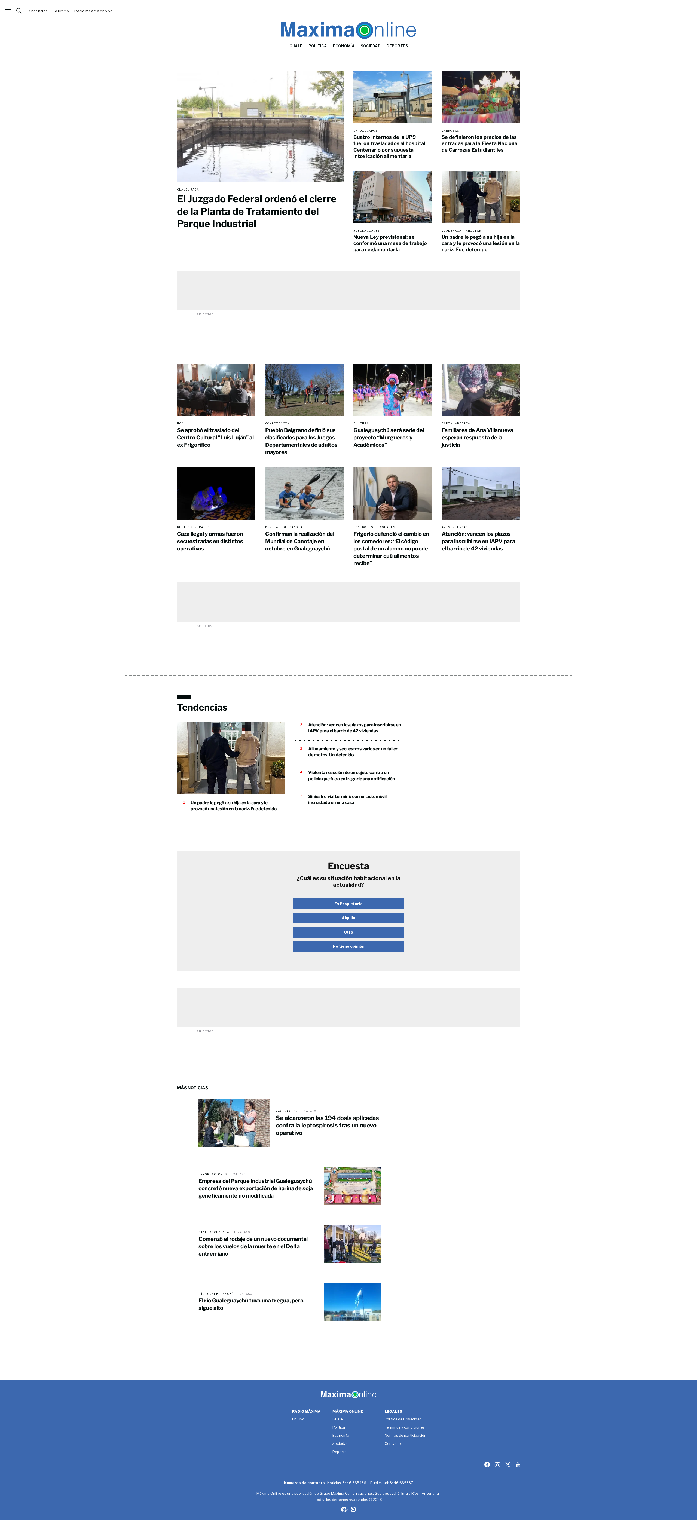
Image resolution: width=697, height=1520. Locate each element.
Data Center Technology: (353, 1509)
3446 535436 (354, 1483)
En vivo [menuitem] (298, 1419)
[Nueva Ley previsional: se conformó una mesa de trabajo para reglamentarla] (392, 197)
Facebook (487, 1464)
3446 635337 (401, 1483)
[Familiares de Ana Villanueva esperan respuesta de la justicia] (481, 390)
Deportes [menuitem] (397, 46)
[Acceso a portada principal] (348, 11)
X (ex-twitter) (508, 1464)
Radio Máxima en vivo (93, 11)
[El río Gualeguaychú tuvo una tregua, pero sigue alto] (352, 1302)
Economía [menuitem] (344, 46)
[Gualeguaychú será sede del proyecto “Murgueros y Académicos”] (392, 390)
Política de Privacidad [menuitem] (403, 1419)
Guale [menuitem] (295, 46)
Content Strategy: (344, 1509)
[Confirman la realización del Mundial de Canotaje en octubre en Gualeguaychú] (304, 493)
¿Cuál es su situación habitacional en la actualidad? (348, 881)
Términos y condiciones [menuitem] (405, 1427)
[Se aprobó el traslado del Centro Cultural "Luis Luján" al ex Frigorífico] (216, 390)
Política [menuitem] (317, 46)
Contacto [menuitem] (393, 1444)
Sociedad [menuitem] (371, 46)
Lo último (61, 11)
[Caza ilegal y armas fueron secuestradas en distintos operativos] (216, 493)
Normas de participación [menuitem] (405, 1436)
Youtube (518, 1464)
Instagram (498, 1464)
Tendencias (37, 11)
